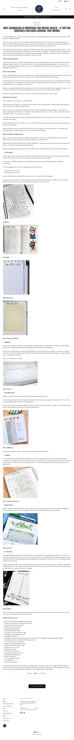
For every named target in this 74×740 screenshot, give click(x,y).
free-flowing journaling (23, 77)
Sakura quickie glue (20, 130)
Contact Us (5, 711)
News (38, 22)
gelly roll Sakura (32, 117)
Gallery (4, 715)
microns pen (42, 117)
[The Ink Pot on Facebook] (24, 713)
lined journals (61, 110)
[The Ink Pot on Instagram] (21, 713)
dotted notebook (7, 112)
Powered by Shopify (37, 734)
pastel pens (55, 123)
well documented (9, 53)
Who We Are (57, 10)
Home (34, 22)
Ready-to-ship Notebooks (19, 7)
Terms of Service (6, 718)
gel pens (42, 123)
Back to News (38, 686)
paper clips (65, 128)
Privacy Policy (6, 720)
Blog (56, 7)
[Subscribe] (36, 708)
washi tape (10, 130)
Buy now (5, 701)
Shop (19, 10)
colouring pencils (65, 123)
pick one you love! (29, 110)
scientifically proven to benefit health (32, 555)
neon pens (49, 123)
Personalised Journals (7, 713)
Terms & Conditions (7, 706)
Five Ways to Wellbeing (31, 143)
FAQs (4, 708)
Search (4, 699)
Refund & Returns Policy (8, 703)
